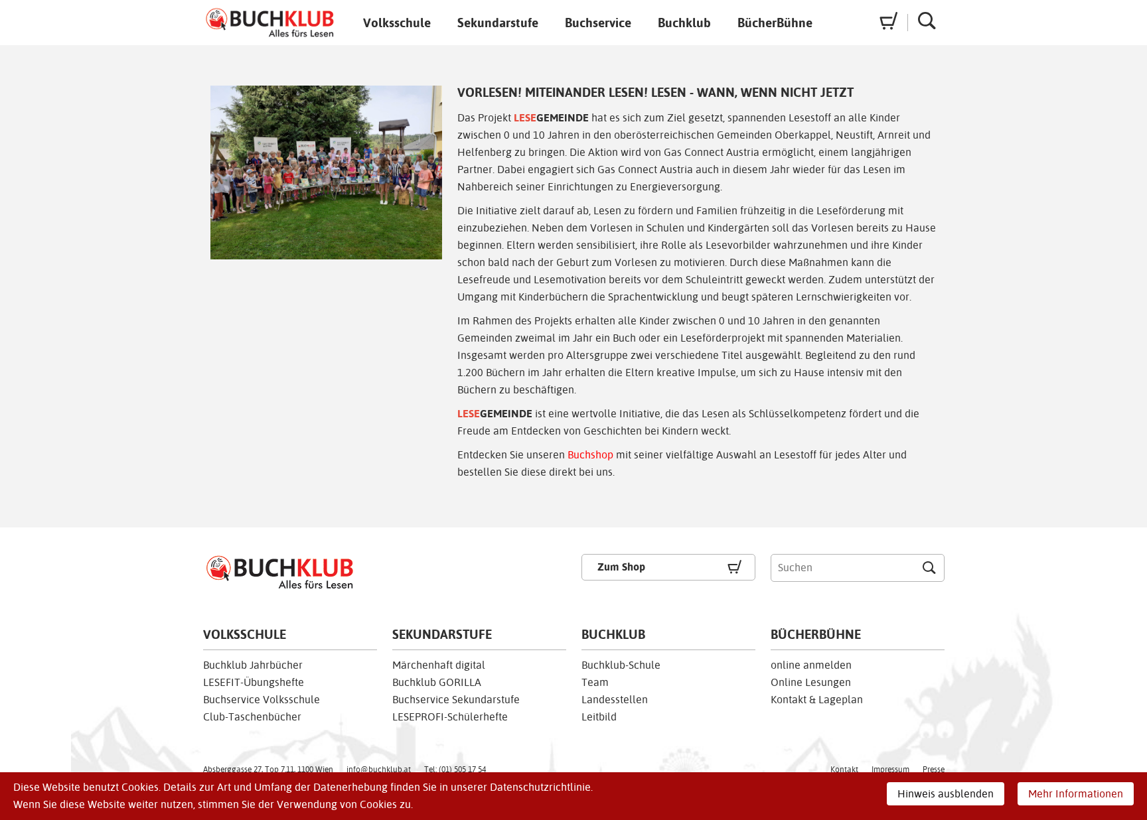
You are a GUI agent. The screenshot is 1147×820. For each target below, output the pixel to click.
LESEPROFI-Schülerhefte (450, 717)
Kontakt (844, 769)
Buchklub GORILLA (436, 682)
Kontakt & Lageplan (817, 699)
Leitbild (599, 717)
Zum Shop (621, 567)
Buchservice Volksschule (261, 699)
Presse (934, 769)
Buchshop (590, 454)
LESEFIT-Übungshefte (253, 682)
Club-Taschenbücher (252, 717)
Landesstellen (614, 699)
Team (595, 682)
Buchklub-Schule (620, 665)
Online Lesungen (811, 682)
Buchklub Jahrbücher (253, 665)
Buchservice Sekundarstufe (456, 699)
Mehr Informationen (1075, 793)
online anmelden (811, 665)
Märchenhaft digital (438, 665)
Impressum (890, 769)
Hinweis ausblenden (945, 793)
